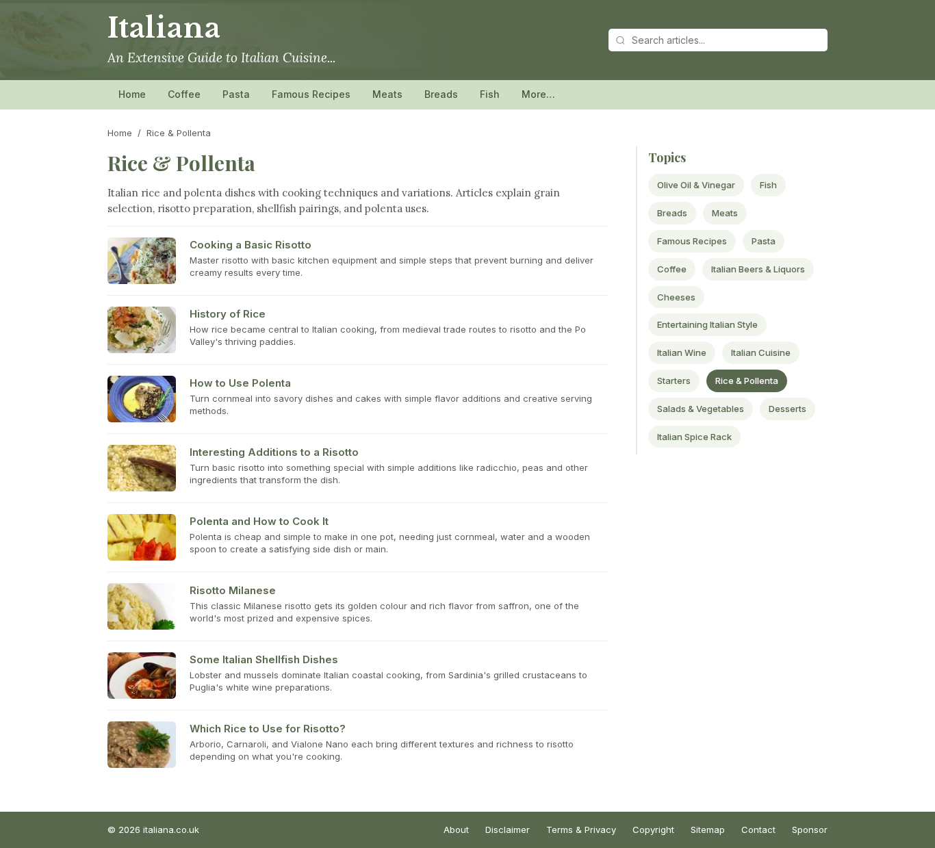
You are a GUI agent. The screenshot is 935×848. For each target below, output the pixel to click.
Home (132, 94)
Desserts (787, 408)
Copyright (653, 829)
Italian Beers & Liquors (758, 269)
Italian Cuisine (761, 352)
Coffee (184, 94)
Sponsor (810, 829)
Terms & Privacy (581, 829)
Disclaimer (507, 829)
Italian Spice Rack (694, 436)
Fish (490, 94)
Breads (441, 94)
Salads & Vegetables (700, 408)
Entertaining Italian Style (707, 324)
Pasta (236, 94)
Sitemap (708, 829)
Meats (387, 94)
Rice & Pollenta (746, 380)
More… (538, 94)
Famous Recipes (311, 94)
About (456, 829)
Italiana (163, 28)
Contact (758, 829)
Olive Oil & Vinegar (696, 184)
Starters (674, 380)
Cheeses (676, 297)
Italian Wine (681, 352)
